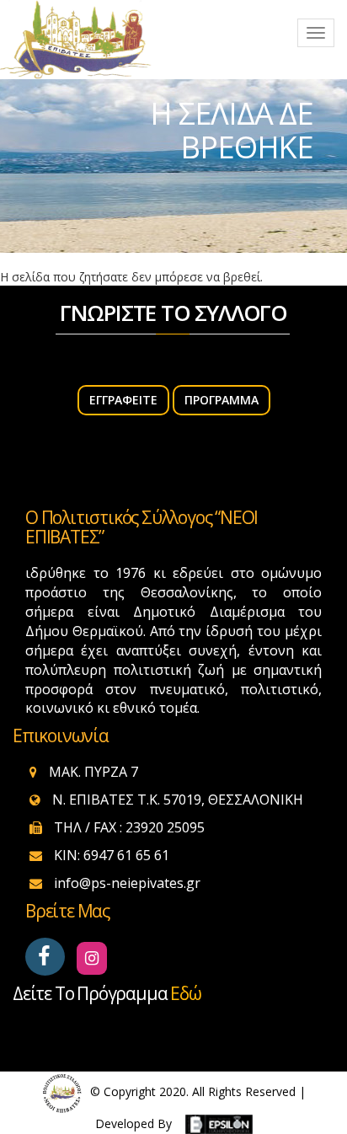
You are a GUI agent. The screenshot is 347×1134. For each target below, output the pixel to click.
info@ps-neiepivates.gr (127, 883)
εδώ (185, 993)
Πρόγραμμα (221, 400)
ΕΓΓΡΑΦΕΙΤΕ (123, 400)
